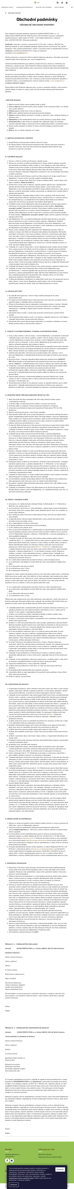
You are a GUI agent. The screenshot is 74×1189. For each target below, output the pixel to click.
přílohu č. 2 (51, 714)
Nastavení (13, 1185)
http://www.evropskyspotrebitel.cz (43, 849)
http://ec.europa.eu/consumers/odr (38, 840)
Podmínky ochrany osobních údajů (50, 1157)
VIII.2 (28, 753)
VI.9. (19, 805)
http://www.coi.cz (29, 838)
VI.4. (12, 436)
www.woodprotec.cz (57, 81)
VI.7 (56, 504)
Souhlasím (60, 1169)
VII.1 (23, 540)
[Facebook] (7, 1161)
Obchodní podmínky (45, 1154)
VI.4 (45, 464)
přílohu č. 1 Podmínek (42, 547)
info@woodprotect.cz (12, 1154)
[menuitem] (7, 7)
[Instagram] (12, 1161)
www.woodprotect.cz (20, 53)
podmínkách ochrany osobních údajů (21, 1178)
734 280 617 (9, 1157)
